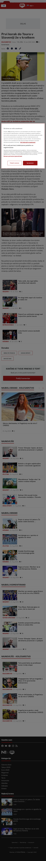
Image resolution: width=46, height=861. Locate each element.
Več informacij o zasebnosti (27, 142)
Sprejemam (30, 163)
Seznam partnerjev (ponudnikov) (13, 156)
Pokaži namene (14, 163)
